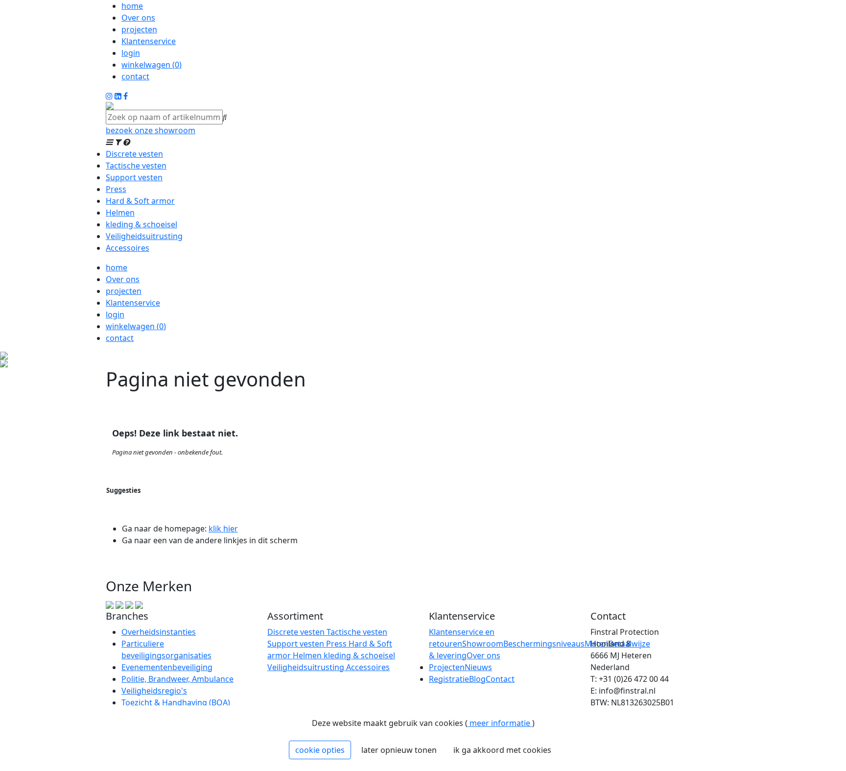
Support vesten (134, 177)
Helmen (120, 212)
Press (116, 189)
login (130, 53)
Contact (500, 679)
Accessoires (127, 247)
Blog (477, 679)
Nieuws (478, 667)
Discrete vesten (134, 153)
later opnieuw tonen (399, 750)
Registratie (449, 679)
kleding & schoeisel (141, 224)
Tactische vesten (136, 165)
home (132, 5)
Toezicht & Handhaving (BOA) (175, 702)
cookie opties (320, 750)
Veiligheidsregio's (154, 690)
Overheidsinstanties (158, 631)
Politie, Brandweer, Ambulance (177, 679)
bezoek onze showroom (150, 130)
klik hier (223, 528)
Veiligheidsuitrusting (144, 236)
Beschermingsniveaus (544, 643)
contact (135, 76)
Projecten (447, 667)
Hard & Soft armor (140, 200)
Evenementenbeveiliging (166, 667)
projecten (139, 29)
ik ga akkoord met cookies (502, 750)
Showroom (482, 643)
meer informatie (500, 723)
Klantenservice (148, 41)
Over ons (138, 17)
